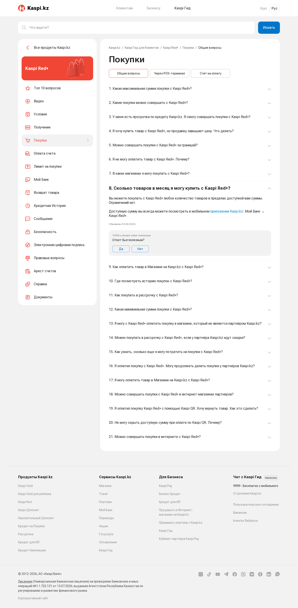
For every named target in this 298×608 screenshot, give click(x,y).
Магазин (105, 486)
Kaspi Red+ (170, 47)
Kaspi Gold (25, 486)
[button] (190, 220)
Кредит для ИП (28, 542)
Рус (274, 8)
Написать (271, 477)
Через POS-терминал (169, 73)
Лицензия (25, 581)
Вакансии (240, 512)
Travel (103, 494)
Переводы (106, 518)
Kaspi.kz (114, 47)
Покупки (188, 47)
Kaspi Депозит (28, 510)
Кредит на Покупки (31, 526)
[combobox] (140, 27)
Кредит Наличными (32, 550)
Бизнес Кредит (170, 494)
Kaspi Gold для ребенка (34, 494)
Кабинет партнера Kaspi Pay (179, 538)
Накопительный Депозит (36, 518)
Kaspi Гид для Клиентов (142, 47)
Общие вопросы (128, 73)
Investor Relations (245, 520)
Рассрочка (25, 534)
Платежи (105, 502)
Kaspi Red (25, 502)
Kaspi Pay (165, 486)
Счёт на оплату (210, 73)
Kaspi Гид (106, 550)
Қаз (263, 8)
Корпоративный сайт (33, 598)
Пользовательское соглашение (256, 504)
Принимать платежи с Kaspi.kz (180, 522)
